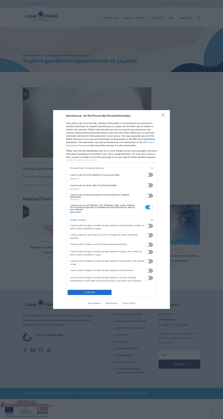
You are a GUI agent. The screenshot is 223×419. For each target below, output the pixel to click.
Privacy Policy (128, 303)
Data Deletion (94, 303)
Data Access (111, 303)
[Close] (164, 116)
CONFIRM (89, 292)
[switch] (149, 175)
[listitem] (111, 168)
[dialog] (111, 209)
